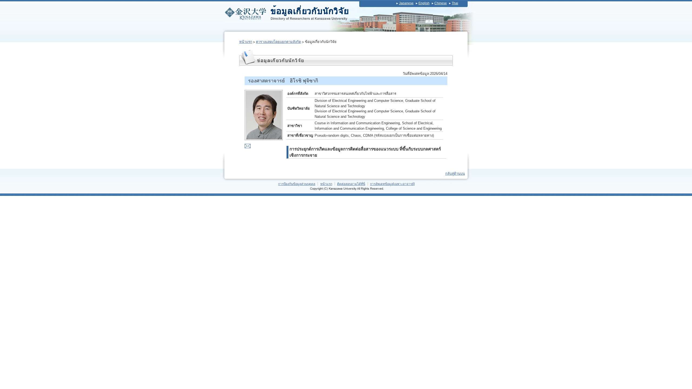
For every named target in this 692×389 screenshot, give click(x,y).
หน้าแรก (245, 42)
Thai (455, 3)
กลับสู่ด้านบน (455, 174)
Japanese (406, 3)
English (424, 3)
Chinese (440, 3)
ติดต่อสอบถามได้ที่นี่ (351, 184)
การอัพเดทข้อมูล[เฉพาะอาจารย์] (392, 184)
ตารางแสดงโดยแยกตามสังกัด (278, 42)
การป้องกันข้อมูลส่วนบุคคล (296, 184)
